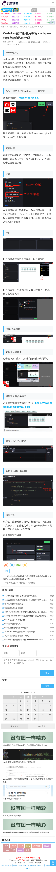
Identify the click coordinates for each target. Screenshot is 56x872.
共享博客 (37, 846)
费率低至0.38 (28, 17)
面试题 (47, 846)
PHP (6, 846)
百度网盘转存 (16, 20)
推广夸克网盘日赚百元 (39, 17)
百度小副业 (16, 13)
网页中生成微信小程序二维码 (16, 636)
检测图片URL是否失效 (13, 608)
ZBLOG (22, 860)
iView (13, 846)
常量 (27, 850)
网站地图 (37, 862)
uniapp (6, 850)
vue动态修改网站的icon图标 (16, 628)
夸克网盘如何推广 (39, 20)
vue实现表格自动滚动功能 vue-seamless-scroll (23, 640)
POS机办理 (28, 13)
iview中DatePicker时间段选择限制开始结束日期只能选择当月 (29, 616)
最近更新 (23, 27)
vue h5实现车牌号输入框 (14, 620)
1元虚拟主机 (5, 20)
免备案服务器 (5, 17)
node (20, 850)
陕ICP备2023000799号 (24, 862)
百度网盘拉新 (16, 17)
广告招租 (50, 13)
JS (14, 850)
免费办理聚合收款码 (28, 20)
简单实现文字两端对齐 (13, 604)
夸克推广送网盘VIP (39, 23)
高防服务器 (5, 13)
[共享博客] (10, 3)
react (21, 846)
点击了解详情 (28, 23)
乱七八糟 (33, 27)
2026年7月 (28, 692)
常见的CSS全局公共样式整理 (22, 583)
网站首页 (14, 27)
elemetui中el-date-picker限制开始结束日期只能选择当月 (27, 612)
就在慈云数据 (5, 23)
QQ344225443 (50, 23)
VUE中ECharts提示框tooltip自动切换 (19, 632)
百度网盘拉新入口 (16, 23)
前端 (6, 571)
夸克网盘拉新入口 (39, 13)
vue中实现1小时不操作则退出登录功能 (20, 596)
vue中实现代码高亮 (12, 624)
